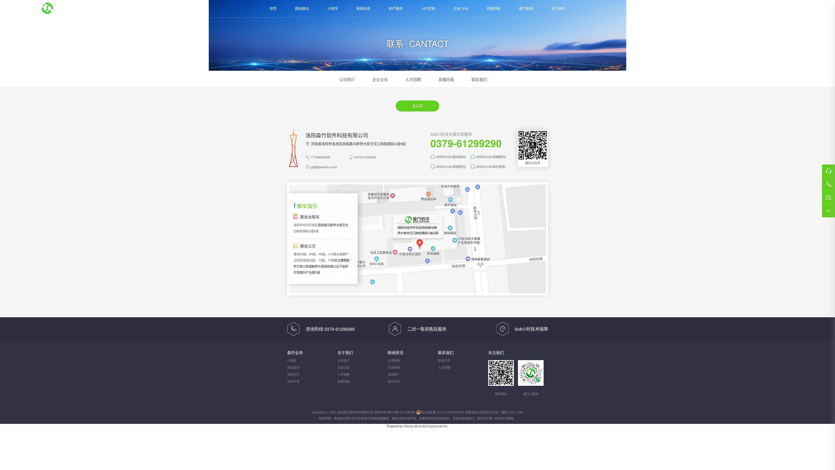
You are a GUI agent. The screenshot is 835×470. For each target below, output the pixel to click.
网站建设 (302, 8)
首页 (273, 8)
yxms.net (436, 426)
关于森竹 (558, 8)
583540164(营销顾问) (491, 156)
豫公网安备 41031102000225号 (442, 412)
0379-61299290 (775, 8)
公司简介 (347, 79)
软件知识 (394, 381)
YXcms (408, 426)
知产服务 (396, 8)
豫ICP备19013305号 (401, 412)
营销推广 (394, 374)
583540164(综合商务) (491, 166)
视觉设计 (293, 374)
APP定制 (428, 8)
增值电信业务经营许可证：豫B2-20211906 (494, 412)
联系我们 (479, 79)
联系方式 (444, 360)
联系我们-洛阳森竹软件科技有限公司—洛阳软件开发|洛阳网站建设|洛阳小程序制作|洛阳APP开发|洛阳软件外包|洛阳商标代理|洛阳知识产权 (61, 8)
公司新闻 (394, 360)
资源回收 (494, 8)
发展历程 (446, 79)
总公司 (417, 105)
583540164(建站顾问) (451, 156)
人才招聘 (413, 79)
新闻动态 (363, 8)
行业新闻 (394, 367)
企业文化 (380, 79)
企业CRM (460, 8)
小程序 (332, 8)
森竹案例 (526, 8)
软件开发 (293, 381)
